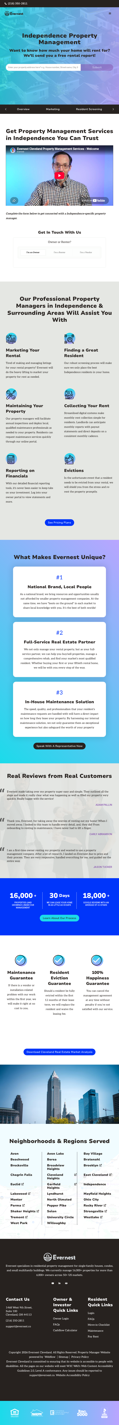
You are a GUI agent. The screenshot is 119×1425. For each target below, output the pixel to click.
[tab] (33, 252)
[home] (14, 13)
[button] (110, 13)
